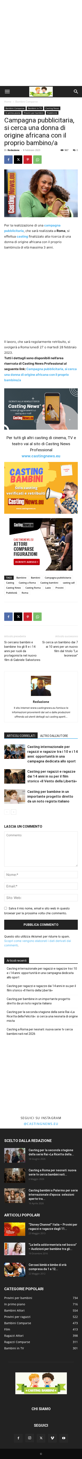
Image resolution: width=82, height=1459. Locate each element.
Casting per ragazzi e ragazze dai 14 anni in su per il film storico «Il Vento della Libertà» (52, 776)
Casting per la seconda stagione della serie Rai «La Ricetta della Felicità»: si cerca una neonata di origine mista (42, 1016)
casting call (69, 582)
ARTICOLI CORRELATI (21, 735)
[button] (7, 91)
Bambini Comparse (26, 101)
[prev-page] (6, 812)
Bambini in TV (35, 108)
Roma (25, 592)
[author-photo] (41, 696)
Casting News (52, 108)
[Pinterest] (28, 159)
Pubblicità (52, 112)
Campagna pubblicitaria (58, 577)
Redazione (14, 150)
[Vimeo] (52, 1438)
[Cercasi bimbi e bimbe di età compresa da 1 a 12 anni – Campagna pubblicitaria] (14, 1270)
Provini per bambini (34, 112)
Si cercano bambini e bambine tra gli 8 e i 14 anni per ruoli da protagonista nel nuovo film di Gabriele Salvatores (22, 651)
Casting (10, 582)
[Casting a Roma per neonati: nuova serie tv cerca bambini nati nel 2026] (14, 1175)
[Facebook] (8, 159)
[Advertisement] (41, 43)
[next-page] (13, 812)
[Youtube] (64, 1438)
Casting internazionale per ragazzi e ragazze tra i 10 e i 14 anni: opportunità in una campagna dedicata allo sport (42, 973)
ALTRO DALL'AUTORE (54, 735)
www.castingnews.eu (41, 456)
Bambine (21, 577)
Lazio (48, 587)
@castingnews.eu (41, 1124)
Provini (59, 587)
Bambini (35, 577)
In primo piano (12, 112)
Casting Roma (33, 587)
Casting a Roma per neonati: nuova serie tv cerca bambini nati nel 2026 (40, 1031)
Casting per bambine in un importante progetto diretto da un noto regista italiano (50, 796)
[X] (18, 159)
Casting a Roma (27, 582)
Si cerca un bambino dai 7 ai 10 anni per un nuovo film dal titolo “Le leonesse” (60, 648)
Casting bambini (49, 582)
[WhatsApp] (37, 159)
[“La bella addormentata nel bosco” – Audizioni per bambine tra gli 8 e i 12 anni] (14, 1249)
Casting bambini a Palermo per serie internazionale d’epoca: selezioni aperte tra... (53, 1194)
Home (7, 101)
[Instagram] (29, 1438)
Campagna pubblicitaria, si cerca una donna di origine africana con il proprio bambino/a (40, 374)
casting (23, 236)
